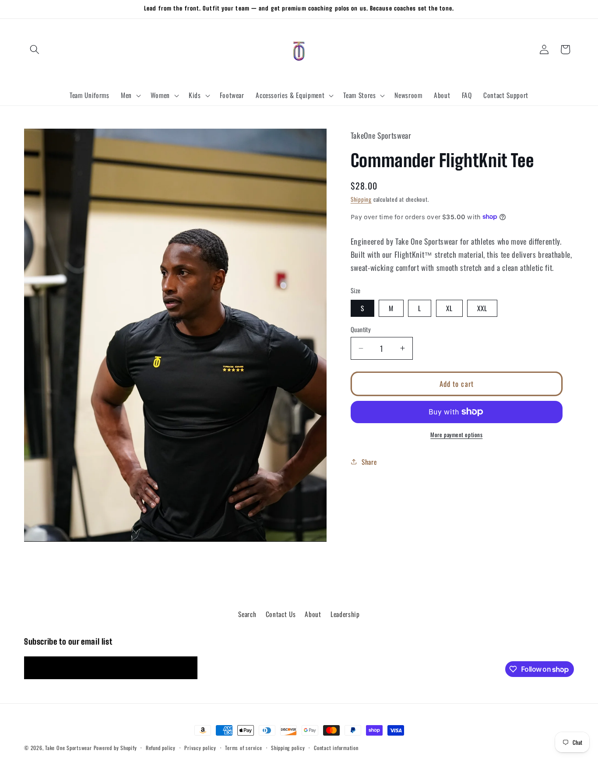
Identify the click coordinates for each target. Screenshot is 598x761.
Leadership (345, 614)
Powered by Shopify (115, 747)
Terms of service (243, 747)
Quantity (361, 329)
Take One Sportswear (68, 747)
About (313, 614)
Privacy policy (200, 747)
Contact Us (281, 614)
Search (247, 614)
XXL (482, 308)
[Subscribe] (186, 667)
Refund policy (161, 747)
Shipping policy (288, 747)
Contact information (336, 747)
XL (449, 308)
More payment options (456, 435)
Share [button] (369, 461)
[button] (34, 49)
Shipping (361, 199)
